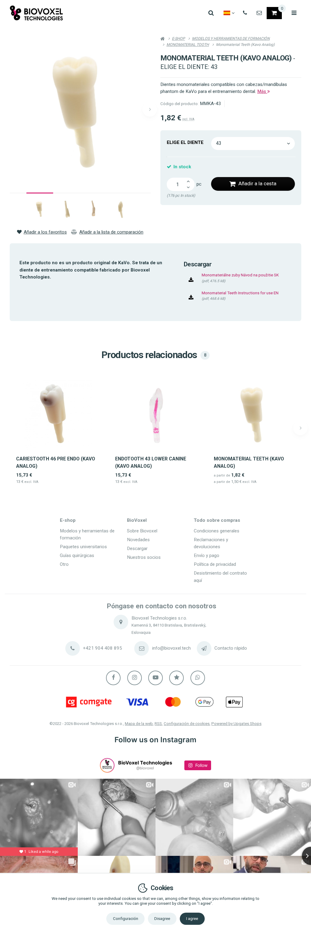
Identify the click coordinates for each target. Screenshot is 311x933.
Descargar (137, 548)
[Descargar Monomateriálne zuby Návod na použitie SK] (191, 279)
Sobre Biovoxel (142, 531)
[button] (149, 109)
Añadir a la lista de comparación (111, 232)
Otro (64, 564)
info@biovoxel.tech (171, 648)
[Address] (121, 622)
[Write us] (204, 648)
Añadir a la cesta (257, 183)
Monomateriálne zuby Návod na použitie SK (240, 275)
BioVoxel (137, 520)
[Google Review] (176, 678)
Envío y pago (206, 555)
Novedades (138, 539)
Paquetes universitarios (83, 546)
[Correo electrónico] (259, 13)
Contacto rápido (230, 648)
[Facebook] (113, 678)
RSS (158, 723)
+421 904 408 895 (102, 648)
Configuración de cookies (187, 723)
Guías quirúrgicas (77, 555)
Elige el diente (185, 142)
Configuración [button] (125, 918)
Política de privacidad (215, 564)
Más (262, 91)
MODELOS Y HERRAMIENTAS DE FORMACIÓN (231, 38)
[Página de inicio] (36, 13)
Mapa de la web (139, 723)
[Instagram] (134, 678)
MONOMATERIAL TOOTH (187, 44)
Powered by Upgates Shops (236, 723)
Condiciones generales (216, 531)
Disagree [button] (162, 918)
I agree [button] (192, 918)
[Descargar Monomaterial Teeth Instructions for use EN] (191, 297)
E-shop (68, 520)
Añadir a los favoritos (45, 232)
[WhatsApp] (197, 678)
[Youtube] (155, 678)
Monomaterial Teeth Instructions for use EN (240, 293)
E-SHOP (178, 38)
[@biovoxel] (107, 765)
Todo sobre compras (217, 520)
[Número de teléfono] (245, 13)
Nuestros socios (144, 557)
